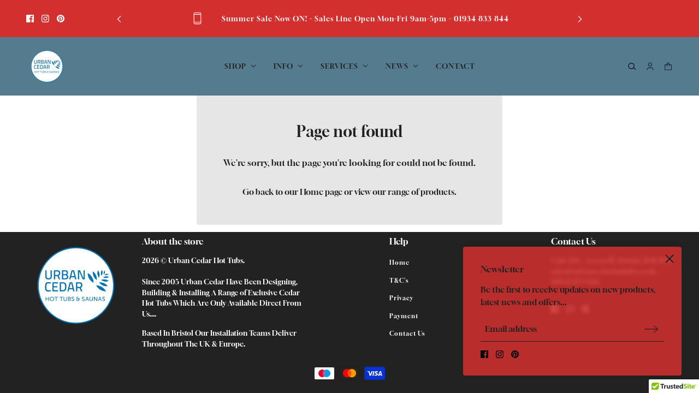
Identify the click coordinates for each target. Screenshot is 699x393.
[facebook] (30, 19)
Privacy (401, 297)
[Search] (632, 66)
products (437, 191)
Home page (321, 191)
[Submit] (651, 329)
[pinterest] (61, 19)
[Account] (650, 66)
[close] (669, 258)
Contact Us (407, 333)
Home (399, 262)
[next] (580, 18)
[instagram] (45, 19)
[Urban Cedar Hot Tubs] (46, 66)
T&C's (399, 280)
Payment (403, 315)
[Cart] (668, 66)
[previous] (119, 18)
